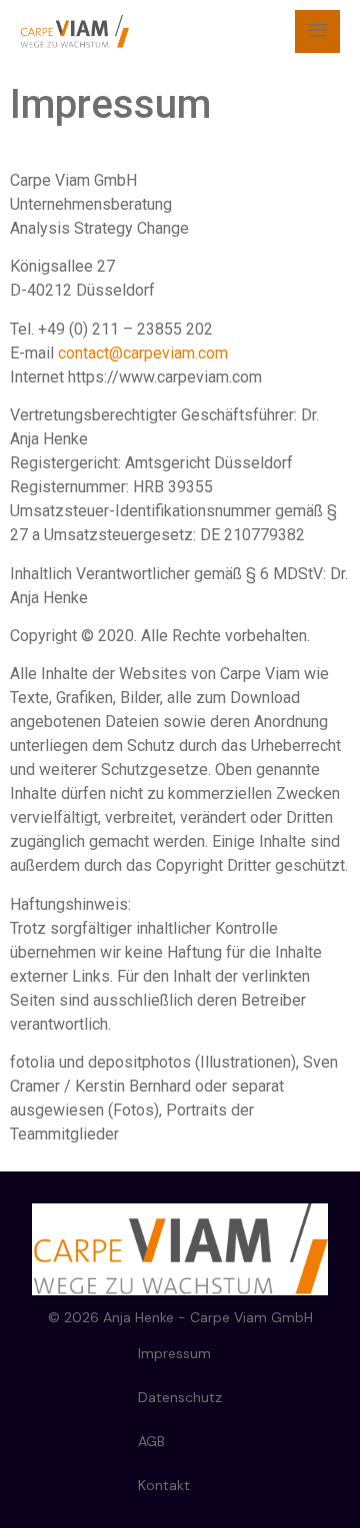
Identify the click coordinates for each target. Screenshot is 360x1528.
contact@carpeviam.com (143, 353)
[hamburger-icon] (317, 31)
